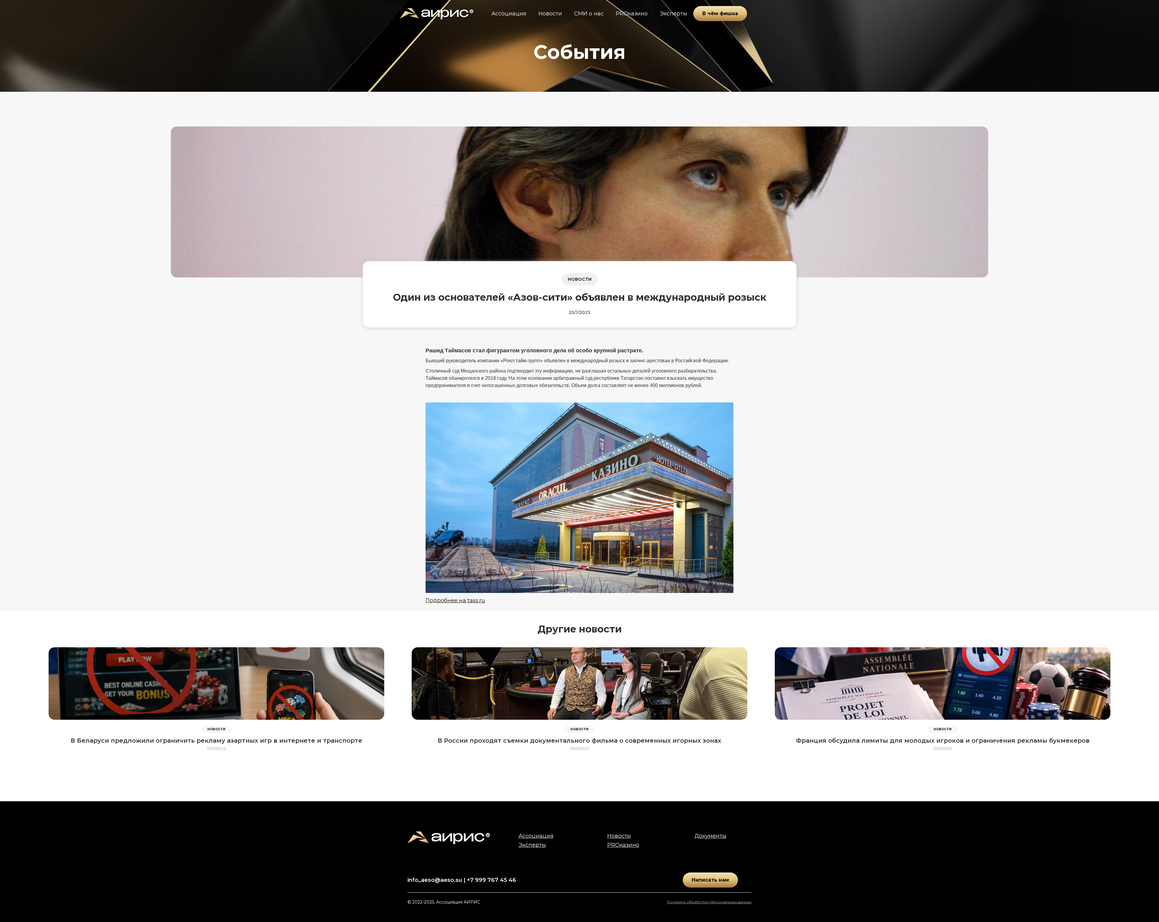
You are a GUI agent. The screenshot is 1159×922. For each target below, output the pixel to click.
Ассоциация (508, 13)
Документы (710, 836)
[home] (436, 13)
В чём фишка (720, 13)
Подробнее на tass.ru (455, 600)
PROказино (632, 13)
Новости (550, 13)
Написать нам (710, 880)
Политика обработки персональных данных (709, 902)
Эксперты (673, 13)
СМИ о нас (589, 13)
